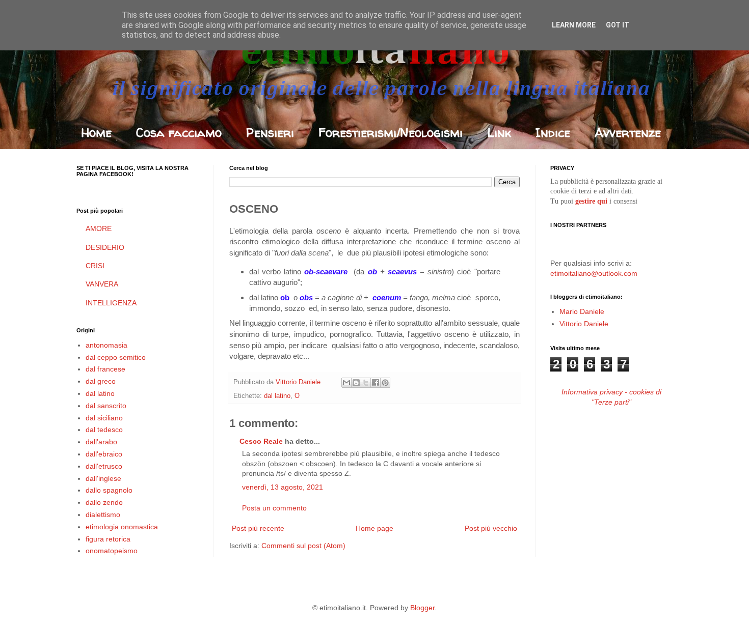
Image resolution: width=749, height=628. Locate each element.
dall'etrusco (104, 466)
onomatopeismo (112, 551)
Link (499, 132)
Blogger (422, 608)
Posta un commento (274, 508)
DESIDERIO (105, 247)
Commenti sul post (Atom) (303, 545)
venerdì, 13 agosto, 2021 (282, 487)
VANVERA (102, 284)
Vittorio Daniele (583, 324)
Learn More (574, 25)
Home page (374, 528)
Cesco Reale (261, 441)
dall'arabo (101, 442)
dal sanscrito (106, 406)
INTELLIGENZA (111, 303)
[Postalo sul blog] (356, 383)
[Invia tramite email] (346, 383)
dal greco (101, 381)
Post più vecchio (491, 528)
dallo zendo (104, 502)
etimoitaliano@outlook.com (593, 273)
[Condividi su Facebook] (375, 383)
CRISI (95, 266)
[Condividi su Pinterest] (385, 383)
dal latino (277, 395)
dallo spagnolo (109, 490)
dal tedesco (104, 429)
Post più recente (258, 528)
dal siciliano (104, 418)
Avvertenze (628, 132)
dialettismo (103, 514)
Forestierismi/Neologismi (390, 132)
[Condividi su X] (366, 383)
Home (96, 132)
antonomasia (106, 345)
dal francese (105, 369)
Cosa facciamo (179, 132)
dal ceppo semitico (116, 357)
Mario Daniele (581, 311)
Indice (553, 132)
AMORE (99, 228)
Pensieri (270, 132)
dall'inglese (103, 478)
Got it (617, 25)
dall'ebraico (104, 454)
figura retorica (108, 539)
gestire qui (591, 201)
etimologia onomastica (122, 527)
